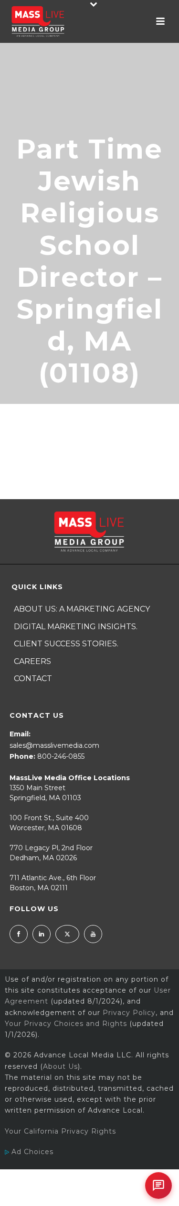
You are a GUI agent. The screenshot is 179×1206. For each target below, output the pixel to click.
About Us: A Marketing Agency (82, 608)
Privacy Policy (129, 1012)
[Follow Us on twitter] (67, 934)
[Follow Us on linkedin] (41, 934)
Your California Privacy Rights (60, 1131)
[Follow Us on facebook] (19, 934)
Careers (32, 661)
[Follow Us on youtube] (93, 934)
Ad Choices (31, 1151)
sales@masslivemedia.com (54, 745)
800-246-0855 (60, 756)
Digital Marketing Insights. (75, 626)
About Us (60, 1066)
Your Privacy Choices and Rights (66, 1023)
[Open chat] (158, 1185)
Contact (33, 678)
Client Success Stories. (66, 643)
